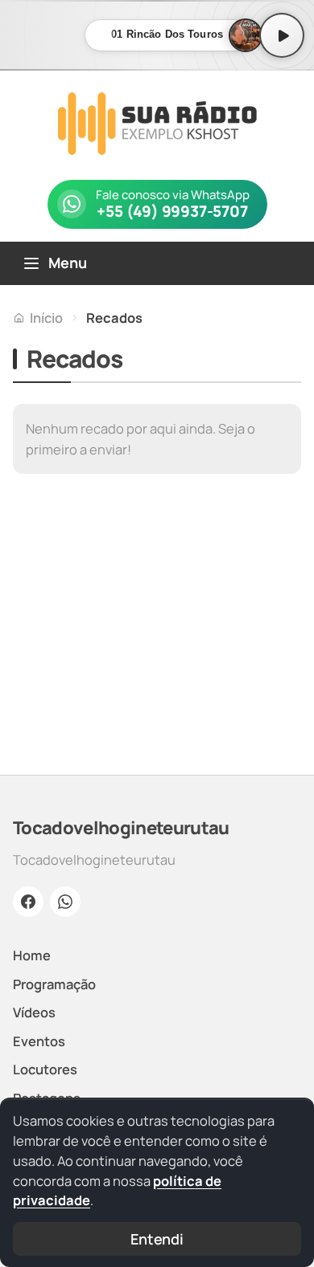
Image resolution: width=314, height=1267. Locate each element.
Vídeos (34, 1012)
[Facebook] (28, 901)
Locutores (45, 1069)
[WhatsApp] (65, 901)
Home (32, 955)
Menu (67, 262)
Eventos (39, 1041)
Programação (54, 984)
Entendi (157, 1239)
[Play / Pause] (281, 35)
